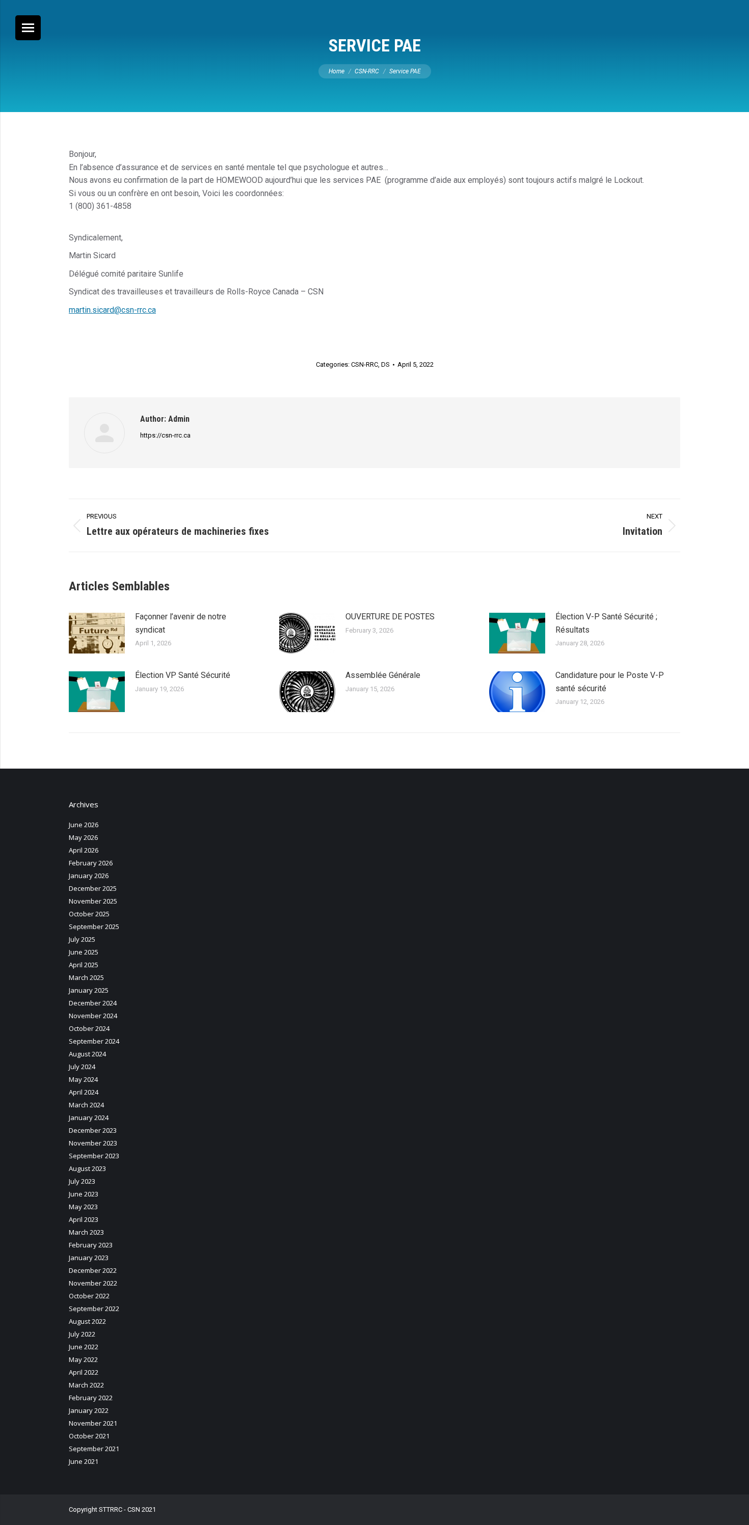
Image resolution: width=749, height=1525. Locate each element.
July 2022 (82, 1334)
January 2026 (89, 875)
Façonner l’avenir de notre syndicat (180, 623)
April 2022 (83, 1372)
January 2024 (89, 1117)
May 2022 (83, 1359)
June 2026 (83, 824)
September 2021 (94, 1448)
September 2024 (94, 1041)
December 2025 (93, 888)
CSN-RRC (364, 364)
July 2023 (82, 1181)
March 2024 (86, 1104)
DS (385, 364)
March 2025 (86, 977)
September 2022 (94, 1308)
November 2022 (93, 1283)
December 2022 (93, 1270)
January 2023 (89, 1257)
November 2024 (93, 1015)
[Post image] (97, 633)
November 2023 (93, 1143)
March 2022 (86, 1385)
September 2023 (94, 1155)
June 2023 (83, 1194)
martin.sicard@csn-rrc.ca (112, 310)
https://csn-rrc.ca (165, 435)
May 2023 (83, 1206)
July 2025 (82, 939)
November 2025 (93, 901)
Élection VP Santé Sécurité (182, 675)
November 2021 (93, 1423)
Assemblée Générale (382, 675)
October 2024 (89, 1028)
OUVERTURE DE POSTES (390, 616)
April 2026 (83, 850)
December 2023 (93, 1130)
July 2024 (82, 1066)
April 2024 (83, 1092)
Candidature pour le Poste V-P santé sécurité (609, 681)
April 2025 (83, 964)
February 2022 (91, 1397)
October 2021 (89, 1435)
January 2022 (89, 1410)
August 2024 (87, 1053)
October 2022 (89, 1295)
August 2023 (87, 1168)
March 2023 (86, 1232)
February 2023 (91, 1244)
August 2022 (87, 1321)
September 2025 (94, 926)
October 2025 (89, 913)
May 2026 (83, 837)
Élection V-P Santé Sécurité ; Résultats (606, 623)
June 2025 (83, 952)
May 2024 (83, 1079)
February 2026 (91, 862)
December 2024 (93, 1002)
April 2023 (83, 1219)
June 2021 (83, 1461)
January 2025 (89, 990)
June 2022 (83, 1346)
